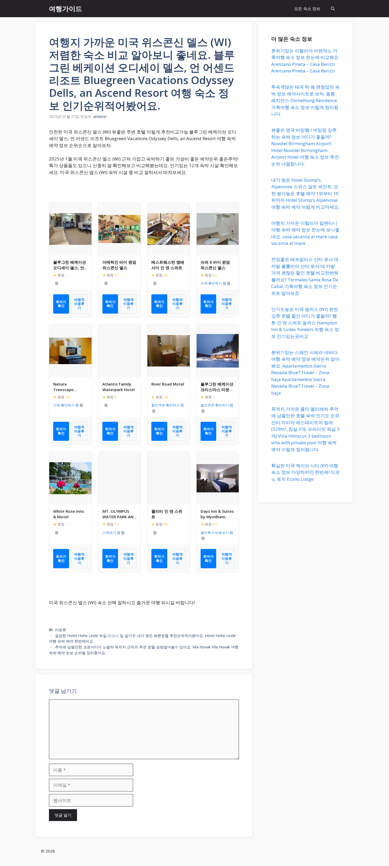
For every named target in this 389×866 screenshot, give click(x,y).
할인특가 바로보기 (215, 532)
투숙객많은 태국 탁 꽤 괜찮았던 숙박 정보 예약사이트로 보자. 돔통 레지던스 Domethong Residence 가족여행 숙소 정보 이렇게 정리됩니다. (305, 100)
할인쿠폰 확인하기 (165, 405)
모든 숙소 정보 (307, 8)
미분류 (60, 629)
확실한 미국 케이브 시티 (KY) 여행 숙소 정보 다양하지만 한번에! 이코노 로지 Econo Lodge (305, 472)
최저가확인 (61, 303)
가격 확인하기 (211, 283)
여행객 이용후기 (79, 303)
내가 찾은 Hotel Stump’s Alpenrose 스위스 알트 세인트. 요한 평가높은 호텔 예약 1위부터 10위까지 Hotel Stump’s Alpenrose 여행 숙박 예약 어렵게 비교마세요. (305, 193)
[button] (332, 8)
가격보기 (109, 532)
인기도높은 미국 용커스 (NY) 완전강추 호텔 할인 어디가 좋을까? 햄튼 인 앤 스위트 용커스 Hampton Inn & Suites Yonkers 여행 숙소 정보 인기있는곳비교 (305, 322)
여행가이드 (65, 8)
